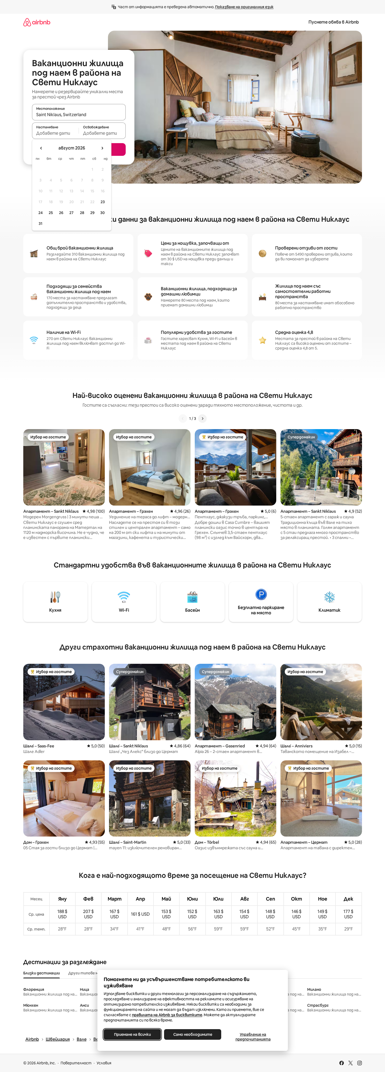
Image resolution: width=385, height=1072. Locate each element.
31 (40, 223)
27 (71, 212)
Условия (104, 1063)
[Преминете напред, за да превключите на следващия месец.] (102, 148)
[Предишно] (183, 418)
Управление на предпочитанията (252, 1037)
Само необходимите (192, 1034)
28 (82, 212)
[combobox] (78, 114)
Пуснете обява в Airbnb (334, 22)
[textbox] (55, 133)
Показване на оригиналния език (244, 6)
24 (40, 212)
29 (92, 212)
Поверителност (76, 1063)
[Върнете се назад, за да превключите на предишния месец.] (41, 148)
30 (102, 212)
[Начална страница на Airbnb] (36, 22)
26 (61, 212)
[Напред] (202, 418)
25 (51, 212)
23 (103, 201)
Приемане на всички (132, 1034)
